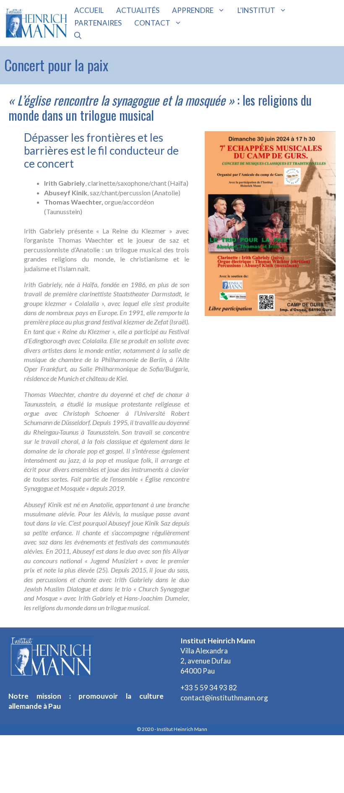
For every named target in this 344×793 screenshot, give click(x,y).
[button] (78, 35)
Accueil (89, 10)
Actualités (137, 10)
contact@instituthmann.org (224, 697)
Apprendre (193, 10)
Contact (152, 22)
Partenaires (98, 22)
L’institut (256, 10)
